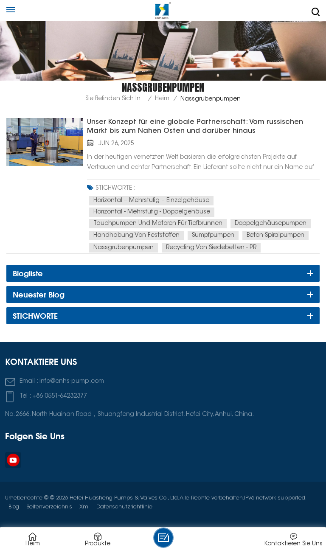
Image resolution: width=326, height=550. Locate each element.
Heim (162, 99)
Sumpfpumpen (213, 236)
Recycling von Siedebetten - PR (211, 248)
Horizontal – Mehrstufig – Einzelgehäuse (151, 201)
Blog (13, 507)
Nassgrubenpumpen (123, 248)
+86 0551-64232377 (59, 396)
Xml (84, 507)
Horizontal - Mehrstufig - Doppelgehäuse (151, 212)
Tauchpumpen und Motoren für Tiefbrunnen (157, 224)
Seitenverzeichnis (49, 507)
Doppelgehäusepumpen (270, 224)
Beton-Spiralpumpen (275, 236)
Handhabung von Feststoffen (136, 236)
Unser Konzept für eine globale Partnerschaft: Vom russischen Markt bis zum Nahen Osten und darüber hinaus (195, 127)
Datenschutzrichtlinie (124, 507)
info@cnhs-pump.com (71, 381)
